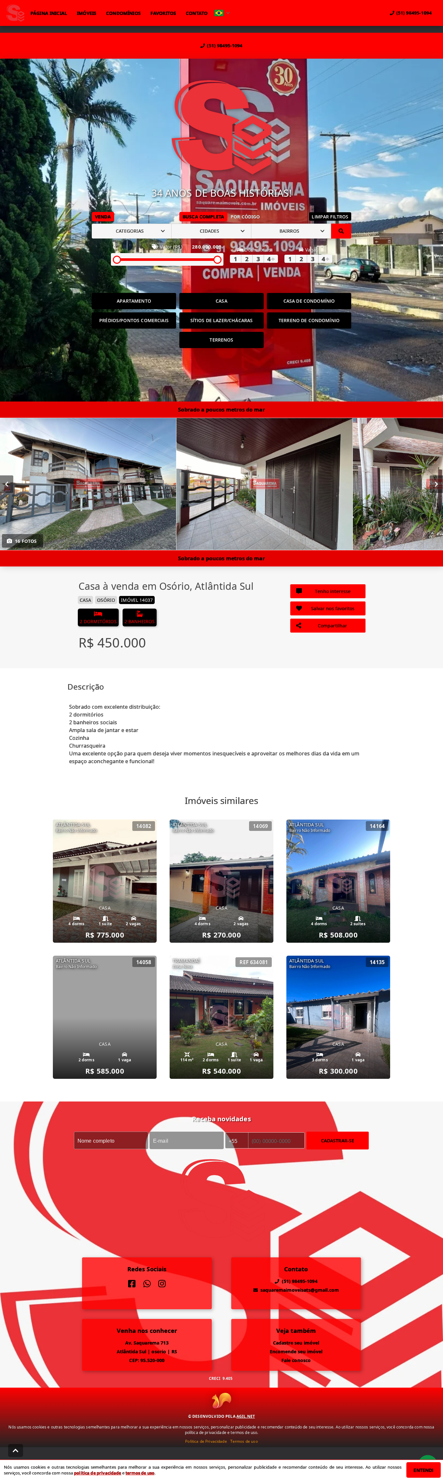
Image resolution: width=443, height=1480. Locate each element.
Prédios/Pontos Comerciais (134, 320)
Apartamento (134, 301)
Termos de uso (244, 1441)
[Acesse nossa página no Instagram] (162, 1283)
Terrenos (221, 340)
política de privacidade (97, 1473)
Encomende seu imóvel (296, 1351)
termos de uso (140, 1473)
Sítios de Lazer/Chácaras (221, 320)
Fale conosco (296, 1360)
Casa (221, 301)
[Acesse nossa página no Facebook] (132, 1283)
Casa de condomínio (309, 301)
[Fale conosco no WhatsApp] (147, 1283)
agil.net (245, 1416)
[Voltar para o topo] (15, 1450)
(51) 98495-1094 (224, 45)
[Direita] (436, 484)
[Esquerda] (6, 484)
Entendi (423, 1470)
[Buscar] (341, 231)
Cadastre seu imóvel (296, 1343)
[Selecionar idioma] (222, 13)
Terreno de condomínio (309, 320)
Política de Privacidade (206, 1441)
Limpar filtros (330, 217)
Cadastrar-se (337, 1140)
